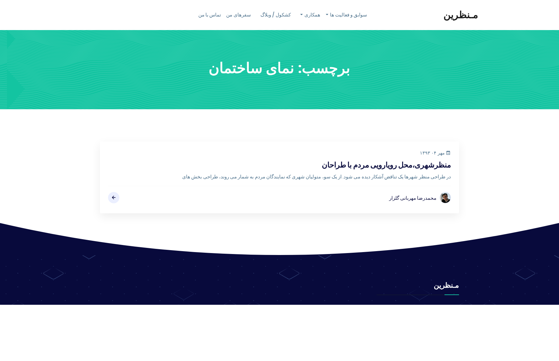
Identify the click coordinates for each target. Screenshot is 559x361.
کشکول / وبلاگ (275, 14)
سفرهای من (238, 14)
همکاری (312, 14)
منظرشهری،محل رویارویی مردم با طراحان (386, 165)
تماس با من (209, 14)
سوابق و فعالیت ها (348, 14)
